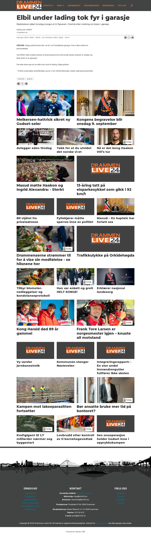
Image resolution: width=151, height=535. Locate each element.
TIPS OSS (122, 5)
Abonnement (30, 496)
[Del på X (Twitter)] (129, 37)
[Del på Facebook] (125, 37)
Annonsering (30, 493)
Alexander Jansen (84, 493)
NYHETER (47, 5)
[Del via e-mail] (132, 37)
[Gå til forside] (28, 5)
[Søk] (132, 5)
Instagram (120, 499)
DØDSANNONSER (91, 5)
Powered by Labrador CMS (75, 532)
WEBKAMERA (108, 5)
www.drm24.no (101, 523)
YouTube (120, 503)
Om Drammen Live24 (30, 506)
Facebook (121, 493)
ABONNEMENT (74, 5)
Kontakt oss (30, 509)
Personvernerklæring (30, 503)
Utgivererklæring (30, 499)
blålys (29, 79)
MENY (59, 5)
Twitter (121, 496)
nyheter (21, 79)
